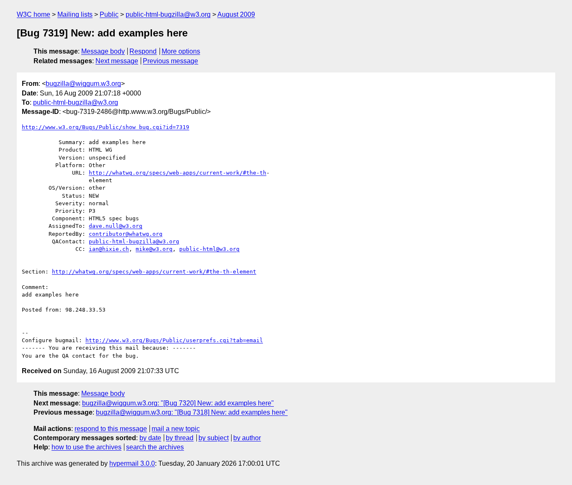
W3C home (33, 14)
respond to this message (111, 428)
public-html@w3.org (209, 249)
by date (150, 437)
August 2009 (236, 14)
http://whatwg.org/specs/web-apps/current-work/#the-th (177, 173)
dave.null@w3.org (115, 226)
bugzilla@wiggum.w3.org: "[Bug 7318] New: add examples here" (192, 412)
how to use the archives (86, 447)
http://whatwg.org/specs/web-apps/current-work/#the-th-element (154, 271)
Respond (143, 51)
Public (109, 14)
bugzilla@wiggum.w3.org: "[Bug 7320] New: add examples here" (178, 403)
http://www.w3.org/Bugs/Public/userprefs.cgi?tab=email (174, 340)
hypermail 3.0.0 (132, 463)
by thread (179, 437)
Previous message (170, 60)
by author (247, 437)
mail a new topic (176, 428)
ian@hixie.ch (109, 249)
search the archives (155, 447)
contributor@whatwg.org (125, 234)
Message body (103, 51)
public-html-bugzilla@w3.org (168, 14)
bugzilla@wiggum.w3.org (83, 83)
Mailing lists (75, 14)
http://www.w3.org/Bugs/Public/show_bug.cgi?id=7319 (105, 127)
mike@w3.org (154, 249)
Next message (116, 60)
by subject (213, 437)
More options (181, 51)
